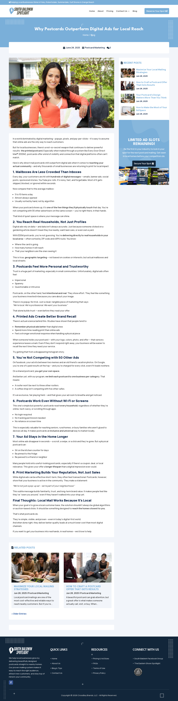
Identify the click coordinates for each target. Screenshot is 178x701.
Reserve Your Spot (155, 11)
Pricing (109, 11)
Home (92, 11)
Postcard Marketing (95, 47)
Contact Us (121, 11)
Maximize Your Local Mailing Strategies (151, 71)
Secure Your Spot (142, 163)
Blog (135, 11)
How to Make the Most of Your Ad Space (151, 109)
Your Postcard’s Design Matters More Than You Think (151, 96)
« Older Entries (18, 613)
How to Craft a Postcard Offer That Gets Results (151, 83)
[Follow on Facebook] (11, 682)
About (101, 11)
